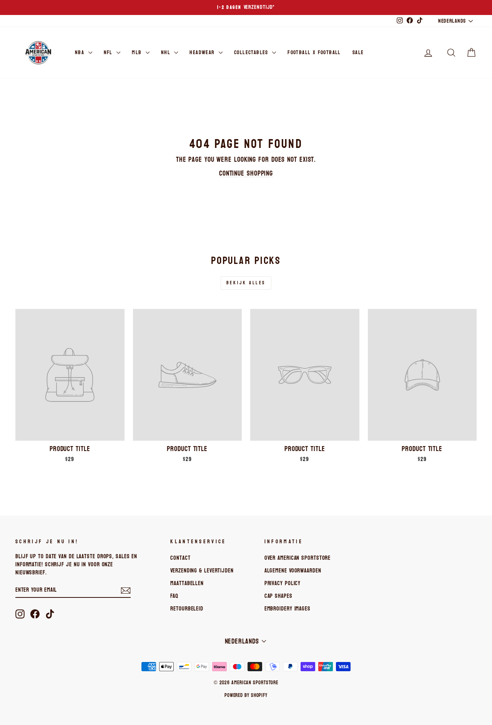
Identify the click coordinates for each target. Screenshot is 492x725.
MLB (138, 52)
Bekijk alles (246, 283)
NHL (167, 52)
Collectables (252, 52)
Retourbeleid (186, 608)
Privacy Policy (282, 583)
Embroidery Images (287, 608)
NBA (80, 52)
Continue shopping (246, 173)
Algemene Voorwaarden (292, 570)
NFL (109, 52)
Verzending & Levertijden (202, 570)
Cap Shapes (278, 596)
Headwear (203, 52)
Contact (180, 557)
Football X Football (314, 52)
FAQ (174, 596)
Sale (358, 52)
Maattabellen (187, 583)
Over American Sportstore (297, 557)
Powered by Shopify (246, 695)
